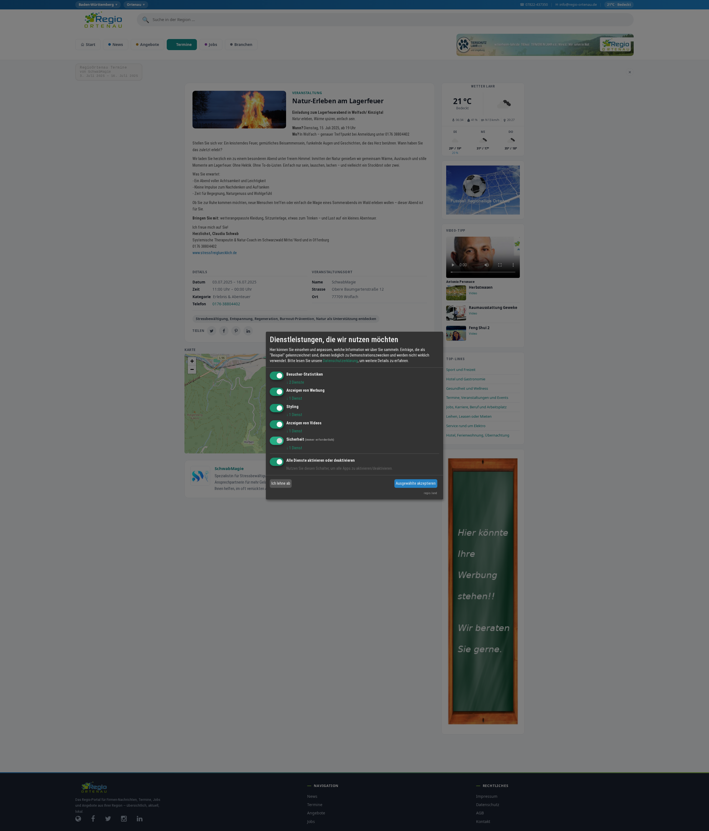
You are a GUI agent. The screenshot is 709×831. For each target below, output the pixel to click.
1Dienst (294, 398)
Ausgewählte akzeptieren (416, 483)
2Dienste (295, 382)
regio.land (430, 493)
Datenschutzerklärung (340, 360)
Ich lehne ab (280, 483)
